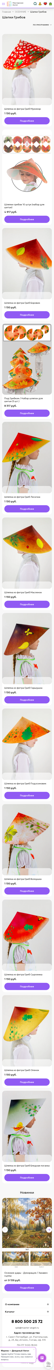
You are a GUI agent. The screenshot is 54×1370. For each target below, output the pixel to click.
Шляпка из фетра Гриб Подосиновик (25, 783)
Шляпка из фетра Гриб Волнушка (22, 879)
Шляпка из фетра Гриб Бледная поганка (27, 1165)
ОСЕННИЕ (20, 11)
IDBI (31, 1363)
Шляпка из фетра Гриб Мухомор (22, 108)
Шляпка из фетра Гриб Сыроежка (23, 974)
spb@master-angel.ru (27, 1327)
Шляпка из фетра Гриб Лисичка (22, 496)
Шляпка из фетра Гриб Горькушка (23, 687)
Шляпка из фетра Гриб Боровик (22, 302)
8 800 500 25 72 (27, 1321)
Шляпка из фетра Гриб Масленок (23, 592)
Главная (6, 11)
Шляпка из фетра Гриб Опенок (21, 1070)
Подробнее (27, 120)
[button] (5, 1230)
